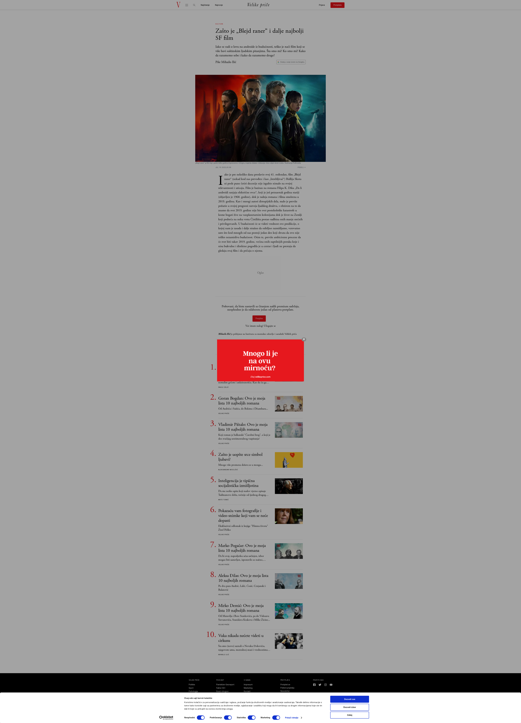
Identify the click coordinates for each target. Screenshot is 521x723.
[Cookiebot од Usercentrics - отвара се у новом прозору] (166, 718)
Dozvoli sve (349, 699)
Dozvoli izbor (349, 707)
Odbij (349, 715)
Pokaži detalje (291, 717)
